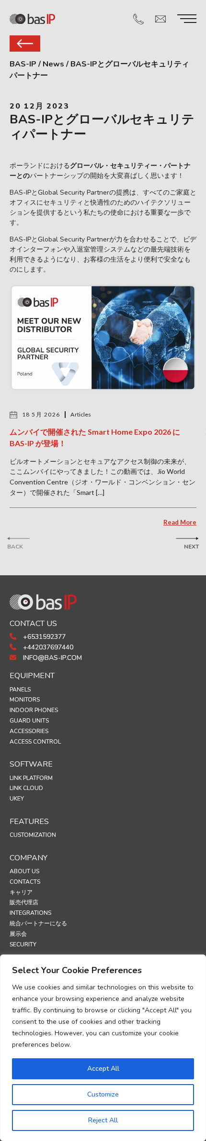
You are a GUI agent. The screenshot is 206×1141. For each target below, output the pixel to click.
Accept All (103, 1068)
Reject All (103, 1120)
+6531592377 (43, 636)
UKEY (17, 798)
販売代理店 (24, 902)
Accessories (29, 731)
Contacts (25, 882)
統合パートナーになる (38, 923)
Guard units (29, 720)
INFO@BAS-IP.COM (51, 657)
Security (23, 944)
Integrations (30, 913)
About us (24, 871)
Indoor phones (34, 710)
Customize (103, 1094)
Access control (35, 742)
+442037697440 (47, 647)
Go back (25, 43)
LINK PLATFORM (31, 778)
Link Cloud (26, 788)
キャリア (21, 892)
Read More (179, 522)
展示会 (18, 934)
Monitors (25, 699)
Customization (33, 835)
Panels (20, 689)
